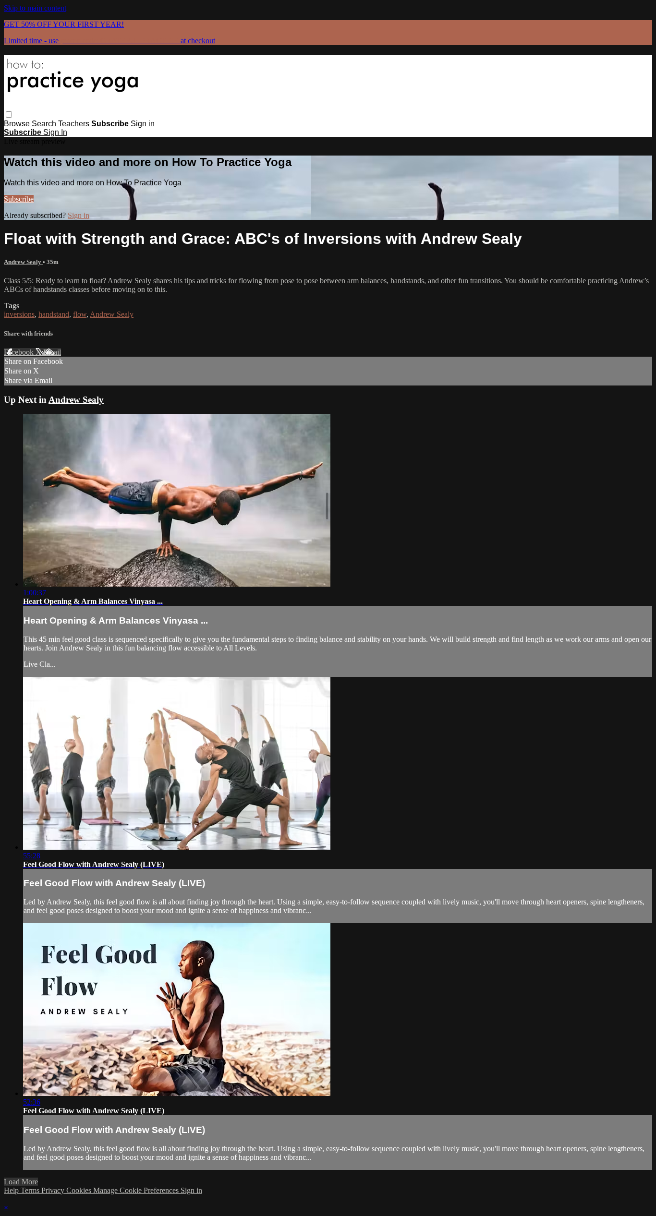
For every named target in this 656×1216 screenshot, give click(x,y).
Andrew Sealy (23, 261)
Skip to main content (35, 8)
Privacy (53, 1190)
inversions (19, 314)
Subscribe (19, 199)
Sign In (55, 132)
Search (45, 124)
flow (79, 314)
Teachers (73, 124)
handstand (53, 314)
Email (52, 352)
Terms (31, 1190)
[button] (9, 114)
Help (12, 1190)
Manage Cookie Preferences (137, 1190)
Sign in (143, 124)
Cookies (79, 1190)
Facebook (20, 352)
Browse (18, 124)
